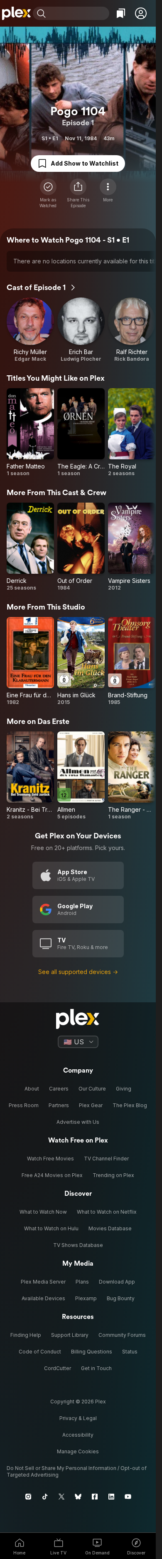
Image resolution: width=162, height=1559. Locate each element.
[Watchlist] (121, 13)
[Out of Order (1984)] (81, 547)
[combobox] (78, 13)
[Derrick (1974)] (30, 547)
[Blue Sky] (78, 1496)
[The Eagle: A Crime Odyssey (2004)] (81, 432)
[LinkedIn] (111, 1496)
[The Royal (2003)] (131, 432)
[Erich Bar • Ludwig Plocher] (81, 329)
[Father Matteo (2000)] (30, 432)
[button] (141, 13)
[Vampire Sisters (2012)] (131, 547)
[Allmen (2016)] (81, 775)
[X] (61, 1496)
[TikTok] (45, 1496)
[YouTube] (128, 1496)
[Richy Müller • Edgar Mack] (30, 329)
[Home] (16, 13)
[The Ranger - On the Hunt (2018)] (131, 775)
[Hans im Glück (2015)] (81, 661)
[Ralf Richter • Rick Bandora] (131, 329)
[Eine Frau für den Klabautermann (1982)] (30, 661)
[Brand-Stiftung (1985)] (131, 661)
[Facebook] (94, 1496)
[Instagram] (28, 1496)
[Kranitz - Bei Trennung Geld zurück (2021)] (30, 775)
